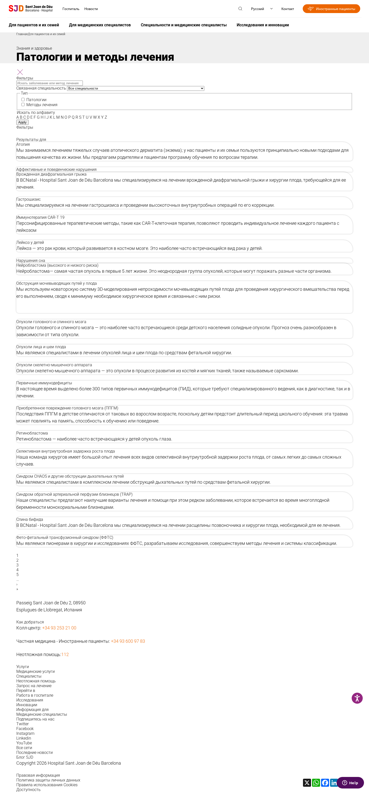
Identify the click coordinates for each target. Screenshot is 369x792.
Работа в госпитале (34, 695)
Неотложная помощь (36, 681)
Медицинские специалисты (41, 714)
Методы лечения (41, 104)
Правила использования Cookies (47, 784)
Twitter (22, 724)
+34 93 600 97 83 (128, 641)
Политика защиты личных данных (48, 780)
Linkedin (23, 738)
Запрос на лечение (33, 685)
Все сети (24, 747)
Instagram (25, 733)
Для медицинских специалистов (100, 25)
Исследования (29, 700)
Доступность (28, 789)
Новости (91, 8)
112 (65, 654)
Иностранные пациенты (335, 8)
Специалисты (28, 676)
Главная (22, 34)
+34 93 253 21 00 (59, 627)
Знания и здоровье (34, 48)
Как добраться (30, 622)
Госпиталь (71, 8)
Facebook (25, 728)
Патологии (36, 99)
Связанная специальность (41, 88)
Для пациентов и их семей (34, 25)
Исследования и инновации (263, 25)
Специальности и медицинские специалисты (184, 25)
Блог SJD (24, 757)
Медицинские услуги (35, 671)
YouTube (24, 743)
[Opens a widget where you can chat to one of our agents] (350, 783)
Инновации (26, 704)
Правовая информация (38, 775)
